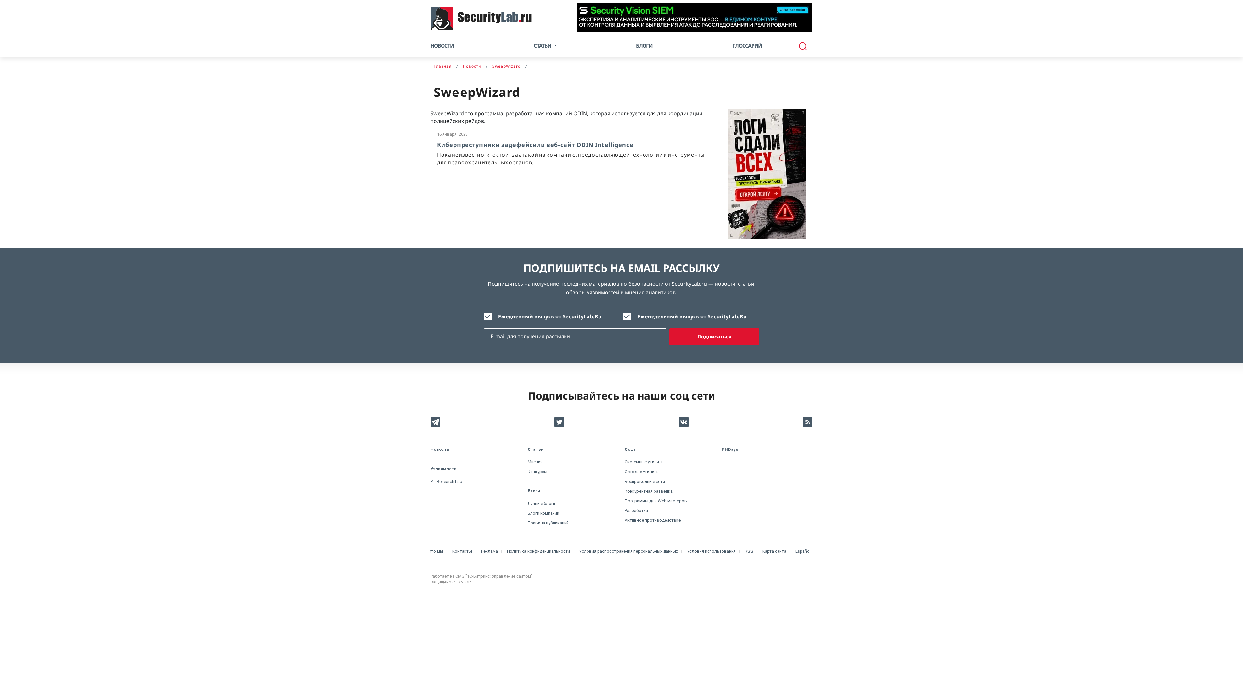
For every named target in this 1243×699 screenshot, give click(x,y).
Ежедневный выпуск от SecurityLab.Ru (549, 316)
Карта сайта (774, 551)
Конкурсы (537, 471)
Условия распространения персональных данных (628, 551)
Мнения (535, 462)
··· (806, 25)
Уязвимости (444, 468)
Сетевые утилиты (642, 471)
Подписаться (714, 336)
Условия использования (711, 551)
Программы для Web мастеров (656, 500)
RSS (749, 551)
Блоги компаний (543, 513)
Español (803, 551)
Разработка (636, 510)
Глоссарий (747, 45)
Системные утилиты (645, 462)
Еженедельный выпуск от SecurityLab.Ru (691, 316)
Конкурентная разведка (649, 491)
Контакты (462, 551)
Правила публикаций (548, 522)
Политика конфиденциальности (538, 551)
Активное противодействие (653, 520)
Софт (630, 449)
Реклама (489, 551)
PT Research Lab (446, 481)
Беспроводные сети (645, 481)
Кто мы (436, 551)
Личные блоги (541, 503)
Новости (442, 45)
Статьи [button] (542, 45)
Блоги (644, 45)
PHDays (730, 449)
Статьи (535, 449)
